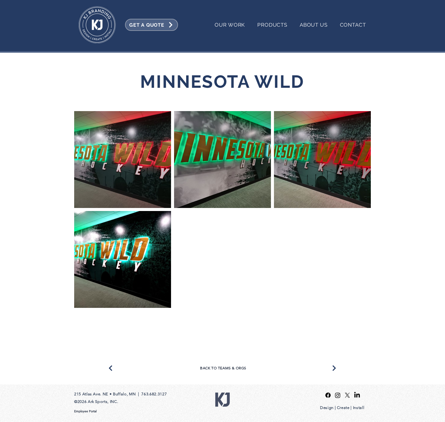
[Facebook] (328, 395)
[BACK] (110, 368)
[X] (347, 395)
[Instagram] (337, 395)
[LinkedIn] (357, 395)
